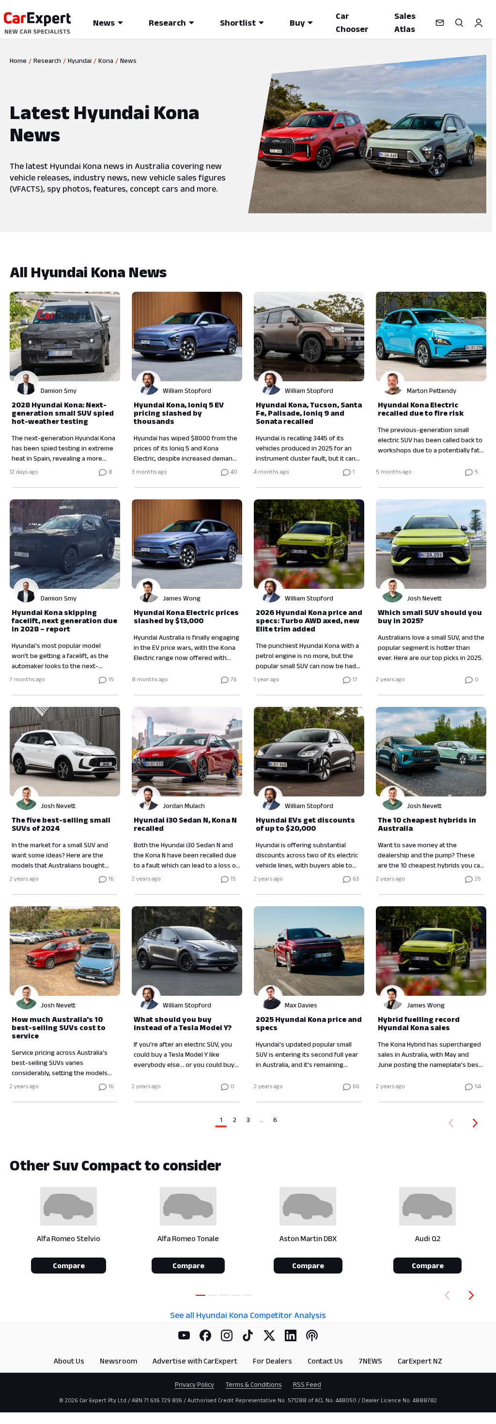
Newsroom (118, 1361)
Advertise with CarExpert (195, 1361)
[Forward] (477, 1123)
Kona (105, 60)
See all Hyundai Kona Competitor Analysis (248, 1315)
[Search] (459, 22)
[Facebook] (205, 1335)
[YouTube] (184, 1335)
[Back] (445, 1295)
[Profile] (478, 22)
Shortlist (238, 23)
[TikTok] (248, 1335)
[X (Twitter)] (269, 1335)
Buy (297, 23)
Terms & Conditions (253, 1384)
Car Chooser (352, 22)
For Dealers (272, 1361)
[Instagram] (226, 1335)
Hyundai (80, 60)
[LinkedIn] (290, 1335)
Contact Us (325, 1361)
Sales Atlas (405, 22)
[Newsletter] (440, 22)
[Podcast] (312, 1335)
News (104, 23)
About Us (69, 1361)
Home (18, 60)
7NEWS (370, 1361)
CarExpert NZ (420, 1361)
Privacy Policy (194, 1384)
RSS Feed (307, 1384)
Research (167, 23)
